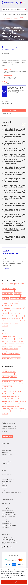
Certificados (4, 487)
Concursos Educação (6, 520)
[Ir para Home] (8, 3)
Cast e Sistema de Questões (11, 18)
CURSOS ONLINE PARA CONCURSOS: (17, 14)
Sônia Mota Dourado (6, 323)
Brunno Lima (5, 341)
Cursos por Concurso (6, 474)
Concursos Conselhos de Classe (8, 516)
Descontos (4, 483)
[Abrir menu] (24, 3)
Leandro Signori (20, 315)
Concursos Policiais (6, 508)
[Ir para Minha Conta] (17, 3)
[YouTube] (8, 547)
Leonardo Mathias (6, 318)
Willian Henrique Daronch (7, 283)
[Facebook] (4, 547)
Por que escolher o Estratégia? (8, 479)
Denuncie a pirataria (6, 456)
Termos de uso (5, 452)
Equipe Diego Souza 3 (18, 384)
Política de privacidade (6, 450)
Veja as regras (11, 95)
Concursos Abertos (6, 503)
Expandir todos (23, 124)
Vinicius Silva (5, 325)
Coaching (4, 478)
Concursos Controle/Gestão (8, 512)
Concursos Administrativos (7, 510)
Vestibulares (4, 476)
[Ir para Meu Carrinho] (20, 3)
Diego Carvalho (17, 293)
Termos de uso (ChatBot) (7, 454)
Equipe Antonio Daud (20, 379)
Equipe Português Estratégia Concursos (10, 310)
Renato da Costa (21, 320)
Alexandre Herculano (19, 283)
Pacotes (4, 14)
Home (3, 39)
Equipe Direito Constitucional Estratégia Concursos (13, 301)
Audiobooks (4, 489)
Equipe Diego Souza (18, 381)
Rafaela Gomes (5, 320)
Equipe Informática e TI (7, 305)
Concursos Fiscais (5, 527)
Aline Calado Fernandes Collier (8, 286)
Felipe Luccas (5, 313)
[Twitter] (11, 547)
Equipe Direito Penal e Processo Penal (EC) (11, 346)
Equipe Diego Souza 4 (7, 386)
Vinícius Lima (16, 323)
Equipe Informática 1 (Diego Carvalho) (10, 396)
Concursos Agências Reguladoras (9, 514)
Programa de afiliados (6, 461)
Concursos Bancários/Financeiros (9, 525)
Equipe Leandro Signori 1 (7, 401)
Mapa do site (4, 459)
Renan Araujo (13, 320)
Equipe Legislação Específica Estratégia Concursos (13, 308)
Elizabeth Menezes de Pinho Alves (17, 298)
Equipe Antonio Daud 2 (7, 381)
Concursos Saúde (5, 521)
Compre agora (14, 110)
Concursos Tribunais (6, 518)
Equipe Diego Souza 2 (7, 384)
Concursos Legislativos (6, 507)
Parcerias (4, 490)
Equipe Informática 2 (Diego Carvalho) (10, 398)
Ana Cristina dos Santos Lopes (8, 288)
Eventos (3, 458)
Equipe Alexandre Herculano (8, 379)
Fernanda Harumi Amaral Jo (16, 313)
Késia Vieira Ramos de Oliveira (8, 315)
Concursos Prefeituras (6, 523)
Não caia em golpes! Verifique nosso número (11, 492)
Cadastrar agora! (7, 436)
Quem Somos (4, 447)
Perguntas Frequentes (6, 481)
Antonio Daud (19, 291)
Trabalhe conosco (5, 463)
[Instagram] (2, 547)
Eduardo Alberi (5, 298)
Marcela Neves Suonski (17, 318)
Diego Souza (5, 296)
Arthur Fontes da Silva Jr (7, 293)
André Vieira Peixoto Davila (8, 291)
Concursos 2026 (5, 505)
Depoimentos (4, 485)
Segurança (4, 448)
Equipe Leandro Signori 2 (20, 401)
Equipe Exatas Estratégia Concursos (10, 303)
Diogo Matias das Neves (14, 296)
